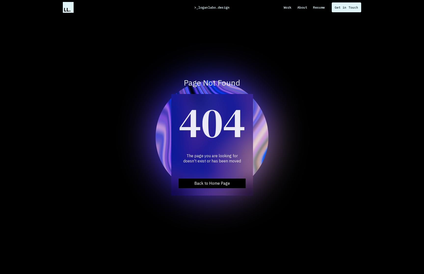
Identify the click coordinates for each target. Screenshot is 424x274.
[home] (68, 7)
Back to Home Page (212, 183)
